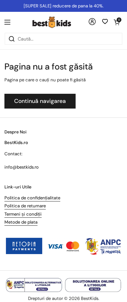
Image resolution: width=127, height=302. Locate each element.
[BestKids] (56, 22)
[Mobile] (92, 24)
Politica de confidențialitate (32, 198)
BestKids (89, 298)
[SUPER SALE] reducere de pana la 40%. (64, 6)
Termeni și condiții (23, 214)
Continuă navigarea (40, 101)
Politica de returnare (25, 206)
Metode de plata (21, 222)
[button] (117, 22)
